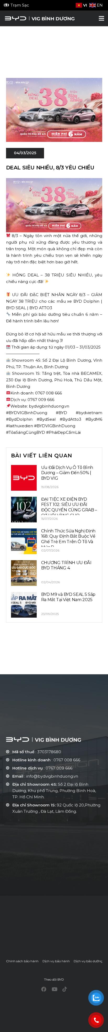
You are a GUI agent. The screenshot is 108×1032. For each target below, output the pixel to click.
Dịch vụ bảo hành (56, 961)
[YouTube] (54, 989)
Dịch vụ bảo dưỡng (88, 961)
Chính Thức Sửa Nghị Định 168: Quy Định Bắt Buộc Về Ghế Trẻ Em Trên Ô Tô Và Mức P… (68, 539)
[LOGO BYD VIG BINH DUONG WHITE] (39, 18)
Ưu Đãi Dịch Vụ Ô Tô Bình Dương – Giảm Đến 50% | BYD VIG (67, 473)
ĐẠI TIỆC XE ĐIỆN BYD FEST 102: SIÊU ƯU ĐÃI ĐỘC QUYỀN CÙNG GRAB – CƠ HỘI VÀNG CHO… (69, 507)
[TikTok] (64, 989)
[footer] (54, 739)
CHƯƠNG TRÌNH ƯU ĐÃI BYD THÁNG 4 (66, 565)
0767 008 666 (66, 759)
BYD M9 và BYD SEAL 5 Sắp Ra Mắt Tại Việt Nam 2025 (68, 597)
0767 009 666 (59, 768)
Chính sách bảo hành (22, 961)
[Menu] (101, 18)
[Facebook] (43, 989)
